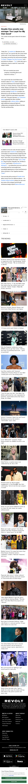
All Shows (4, 715)
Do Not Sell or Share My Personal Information (14, 778)
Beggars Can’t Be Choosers (14, 59)
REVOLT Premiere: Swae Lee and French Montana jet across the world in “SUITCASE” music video (13, 419)
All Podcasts (5, 717)
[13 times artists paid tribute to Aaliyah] (14, 319)
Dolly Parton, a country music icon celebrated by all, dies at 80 (11, 462)
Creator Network (6, 723)
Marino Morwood (19, 184)
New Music (4, 26)
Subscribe (4, 733)
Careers (18, 723)
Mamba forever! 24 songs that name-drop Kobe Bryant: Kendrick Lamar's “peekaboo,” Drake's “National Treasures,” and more (13, 553)
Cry (15, 61)
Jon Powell (6, 41)
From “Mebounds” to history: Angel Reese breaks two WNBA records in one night (13, 441)
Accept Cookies (14, 781)
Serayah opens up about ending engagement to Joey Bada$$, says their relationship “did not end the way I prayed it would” (13, 485)
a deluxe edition (15, 101)
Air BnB (3, 163)
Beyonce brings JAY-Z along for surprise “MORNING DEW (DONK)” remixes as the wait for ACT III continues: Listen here (19, 136)
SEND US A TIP (14, 750)
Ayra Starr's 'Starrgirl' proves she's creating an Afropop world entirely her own (19, 143)
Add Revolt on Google (10, 43)
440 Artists (5, 725)
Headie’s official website (7, 180)
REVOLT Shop (6, 739)
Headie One (12, 51)
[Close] (26, 769)
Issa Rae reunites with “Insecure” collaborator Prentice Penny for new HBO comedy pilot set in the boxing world (13, 372)
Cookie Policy (11, 775)
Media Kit (18, 721)
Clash (3, 173)
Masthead (18, 717)
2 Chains (3, 59)
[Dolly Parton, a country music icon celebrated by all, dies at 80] (14, 453)
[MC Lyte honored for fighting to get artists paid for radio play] (14, 658)
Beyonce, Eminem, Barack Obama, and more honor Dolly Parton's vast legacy (12, 308)
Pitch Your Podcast (7, 721)
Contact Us (5, 735)
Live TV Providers (6, 719)
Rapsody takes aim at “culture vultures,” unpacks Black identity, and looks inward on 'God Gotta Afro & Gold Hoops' (13, 576)
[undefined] (7, 135)
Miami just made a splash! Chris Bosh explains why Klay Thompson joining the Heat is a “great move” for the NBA (12, 530)
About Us (18, 715)
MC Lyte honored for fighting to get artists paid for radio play (11, 668)
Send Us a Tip (19, 719)
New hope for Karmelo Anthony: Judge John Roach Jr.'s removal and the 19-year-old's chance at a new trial (13, 623)
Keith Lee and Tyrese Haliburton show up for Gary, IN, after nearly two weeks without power (13, 508)
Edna (13, 81)
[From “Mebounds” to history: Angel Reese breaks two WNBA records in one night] (14, 430)
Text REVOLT (5, 737)
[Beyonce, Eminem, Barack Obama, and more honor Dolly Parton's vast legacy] (14, 298)
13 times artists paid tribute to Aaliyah (12, 328)
